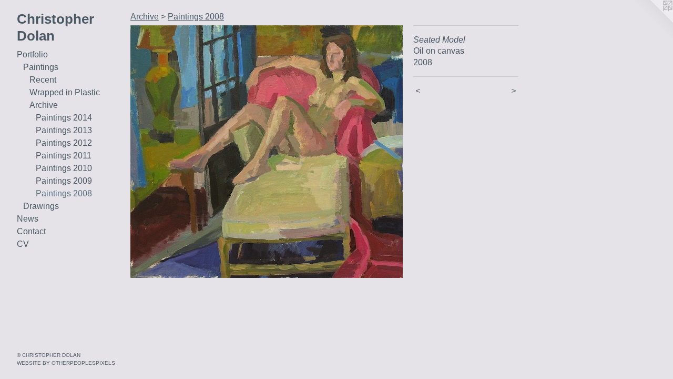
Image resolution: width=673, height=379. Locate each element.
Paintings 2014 (64, 117)
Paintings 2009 (64, 180)
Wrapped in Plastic (64, 92)
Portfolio (32, 54)
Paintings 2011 (63, 155)
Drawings (41, 206)
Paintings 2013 (64, 130)
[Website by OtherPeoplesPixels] (652, 21)
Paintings (40, 67)
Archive (43, 105)
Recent (42, 79)
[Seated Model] (266, 151)
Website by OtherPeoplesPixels (66, 363)
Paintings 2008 (64, 193)
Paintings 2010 (64, 168)
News (27, 218)
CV (23, 244)
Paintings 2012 (64, 142)
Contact (31, 231)
